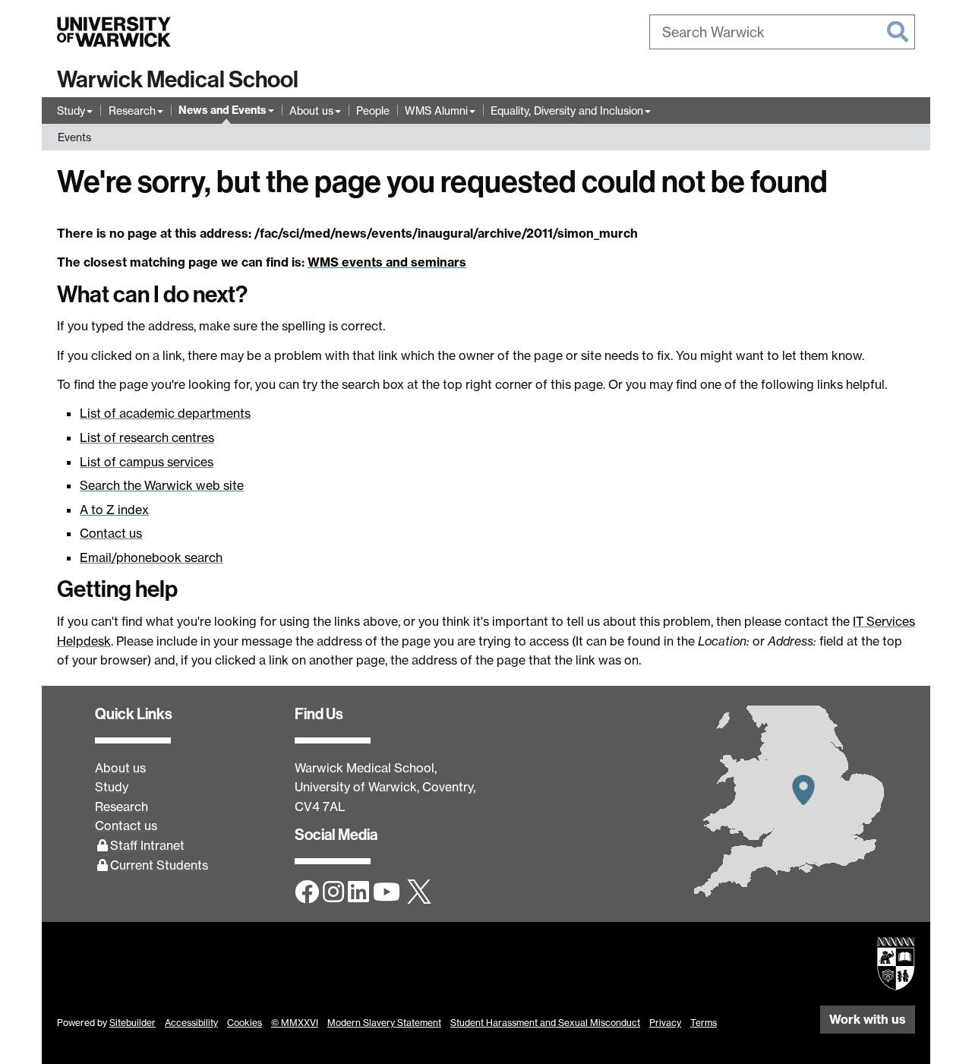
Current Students (159, 865)
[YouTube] (386, 893)
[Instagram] (333, 893)
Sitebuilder (132, 1022)
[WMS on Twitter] (419, 893)
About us (311, 110)
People (373, 110)
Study (71, 110)
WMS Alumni (436, 110)
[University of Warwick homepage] (113, 32)
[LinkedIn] (358, 893)
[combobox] (782, 31)
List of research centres (147, 437)
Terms (703, 1022)
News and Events (222, 110)
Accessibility (191, 1022)
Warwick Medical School (177, 79)
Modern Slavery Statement (384, 1022)
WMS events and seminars (387, 262)
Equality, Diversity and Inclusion (567, 110)
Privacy (665, 1022)
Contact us (111, 533)
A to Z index (114, 509)
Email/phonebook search (151, 557)
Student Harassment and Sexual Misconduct (545, 1022)
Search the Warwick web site (162, 485)
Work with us (867, 1019)
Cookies (244, 1022)
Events (74, 137)
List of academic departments (165, 413)
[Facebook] (307, 893)
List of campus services (146, 461)
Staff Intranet (147, 845)
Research (132, 110)
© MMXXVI (294, 1022)
